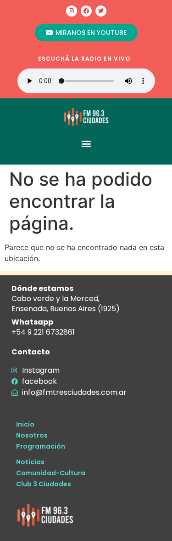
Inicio (25, 424)
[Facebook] (86, 11)
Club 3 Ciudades (43, 484)
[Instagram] (71, 11)
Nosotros (32, 435)
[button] (86, 143)
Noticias (30, 462)
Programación (40, 446)
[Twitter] (100, 11)
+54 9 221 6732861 (43, 332)
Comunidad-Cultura (50, 473)
